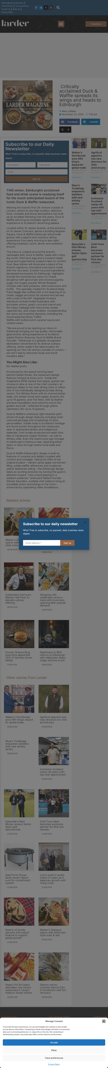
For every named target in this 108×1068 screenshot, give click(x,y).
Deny (54, 1050)
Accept (54, 1042)
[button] (103, 1021)
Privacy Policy (54, 1064)
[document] (54, 534)
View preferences (54, 1058)
